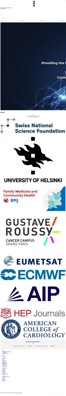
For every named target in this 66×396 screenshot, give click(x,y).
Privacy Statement (19, 392)
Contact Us (4, 379)
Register (3, 356)
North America (4, 364)
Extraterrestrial (4, 366)
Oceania (3, 365)
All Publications (5, 353)
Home (3, 350)
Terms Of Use (13, 392)
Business (3, 374)
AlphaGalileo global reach (6, 351)
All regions (4, 357)
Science (3, 368)
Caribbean (4, 360)
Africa (3, 358)
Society (3, 370)
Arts (3, 372)
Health (3, 369)
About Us (4, 377)
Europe (3, 361)
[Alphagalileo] (2, 8)
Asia (3, 359)
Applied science (5, 373)
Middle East (4, 363)
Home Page (35, 116)
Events (3, 380)
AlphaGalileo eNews (5, 376)
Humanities (4, 371)
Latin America (4, 362)
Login (3, 355)
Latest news (4, 352)
